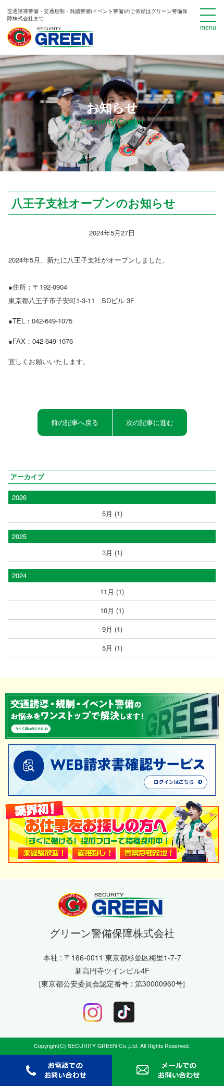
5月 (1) (112, 513)
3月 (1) (112, 552)
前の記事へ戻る (74, 422)
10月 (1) (112, 610)
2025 (19, 536)
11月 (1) (112, 591)
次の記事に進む (149, 422)
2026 (19, 497)
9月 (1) (112, 629)
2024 (19, 575)
